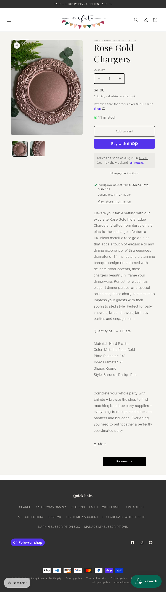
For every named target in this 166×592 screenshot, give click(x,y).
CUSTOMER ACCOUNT (82, 517)
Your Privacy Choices (51, 507)
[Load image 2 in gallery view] (38, 149)
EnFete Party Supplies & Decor (115, 40)
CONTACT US (134, 507)
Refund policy (119, 578)
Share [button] (102, 444)
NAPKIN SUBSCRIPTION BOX (59, 526)
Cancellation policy (125, 582)
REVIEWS (55, 517)
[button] (9, 20)
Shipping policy (101, 582)
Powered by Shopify (50, 578)
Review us (124, 461)
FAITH (93, 507)
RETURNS (78, 507)
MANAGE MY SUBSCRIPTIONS (106, 526)
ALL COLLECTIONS (31, 517)
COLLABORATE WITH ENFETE (123, 517)
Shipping (99, 96)
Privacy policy (74, 578)
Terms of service (96, 578)
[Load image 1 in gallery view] (20, 149)
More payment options (124, 173)
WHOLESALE (111, 507)
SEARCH (25, 507)
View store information (114, 201)
